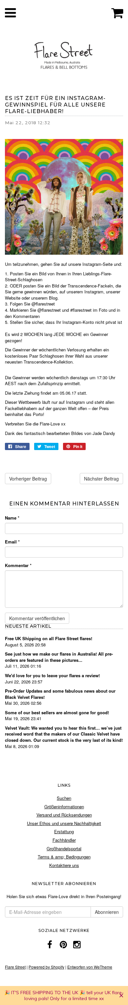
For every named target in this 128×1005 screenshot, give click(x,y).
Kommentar (18, 565)
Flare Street (15, 967)
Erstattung (64, 831)
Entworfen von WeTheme (89, 967)
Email (12, 542)
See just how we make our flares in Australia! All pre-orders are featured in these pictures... (59, 657)
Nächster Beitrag (101, 478)
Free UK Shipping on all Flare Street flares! (48, 638)
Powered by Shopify (46, 967)
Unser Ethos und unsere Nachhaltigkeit (64, 823)
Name (12, 518)
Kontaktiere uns (64, 865)
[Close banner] (121, 995)
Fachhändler (64, 840)
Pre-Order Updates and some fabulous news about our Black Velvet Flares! (60, 694)
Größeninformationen (64, 806)
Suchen (64, 798)
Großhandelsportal (64, 848)
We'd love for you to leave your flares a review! (52, 675)
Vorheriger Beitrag (28, 478)
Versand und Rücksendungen (64, 815)
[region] (64, 995)
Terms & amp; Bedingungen (64, 857)
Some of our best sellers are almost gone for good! (57, 712)
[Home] (64, 54)
